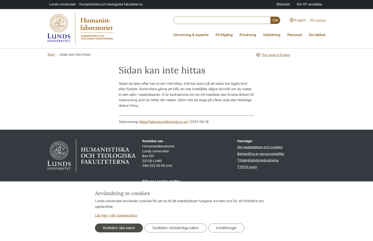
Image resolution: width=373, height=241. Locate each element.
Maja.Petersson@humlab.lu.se (163, 122)
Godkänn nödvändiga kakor (175, 228)
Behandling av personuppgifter (260, 154)
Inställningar (226, 228)
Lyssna (320, 20)
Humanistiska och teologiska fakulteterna (110, 4)
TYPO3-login (247, 167)
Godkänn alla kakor (119, 228)
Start (51, 54)
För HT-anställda (309, 4)
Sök (275, 20)
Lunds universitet (62, 4)
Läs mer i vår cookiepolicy (116, 215)
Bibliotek (283, 4)
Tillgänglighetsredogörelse (258, 160)
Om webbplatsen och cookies (260, 147)
